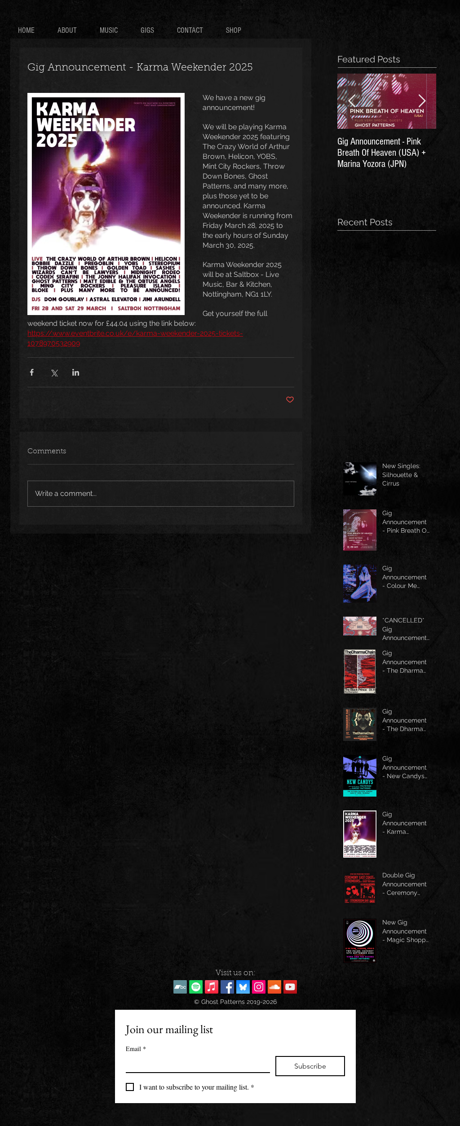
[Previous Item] (352, 101)
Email (136, 1048)
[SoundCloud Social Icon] (274, 987)
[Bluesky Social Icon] (243, 987)
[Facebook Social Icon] (227, 987)
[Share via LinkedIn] (75, 372)
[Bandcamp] (180, 987)
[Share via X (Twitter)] (53, 372)
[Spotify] (196, 987)
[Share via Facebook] (31, 372)
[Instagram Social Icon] (258, 987)
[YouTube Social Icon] (290, 987)
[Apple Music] (211, 987)
